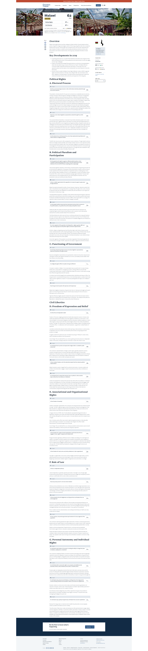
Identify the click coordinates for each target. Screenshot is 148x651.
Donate (74, 343)
